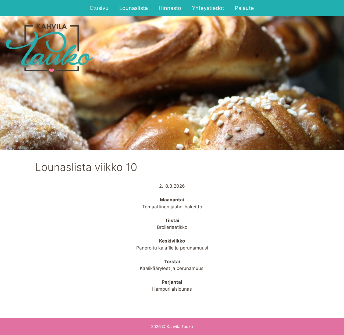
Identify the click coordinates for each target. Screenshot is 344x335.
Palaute (244, 8)
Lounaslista (133, 8)
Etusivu (99, 8)
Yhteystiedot (208, 8)
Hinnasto (170, 8)
